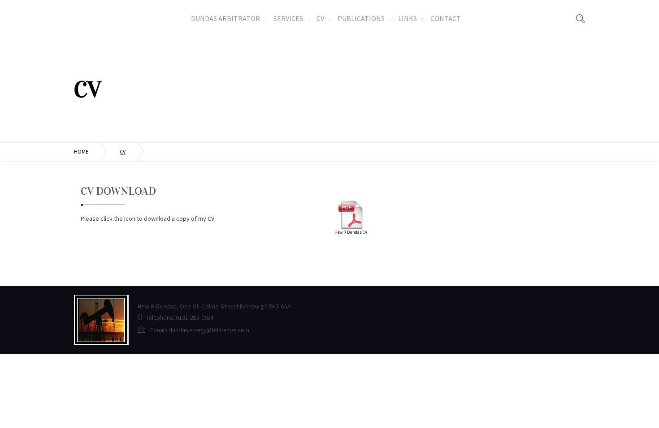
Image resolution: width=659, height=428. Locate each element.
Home (81, 151)
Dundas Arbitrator (225, 18)
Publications (361, 18)
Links (407, 18)
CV (320, 18)
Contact (445, 18)
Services (288, 18)
